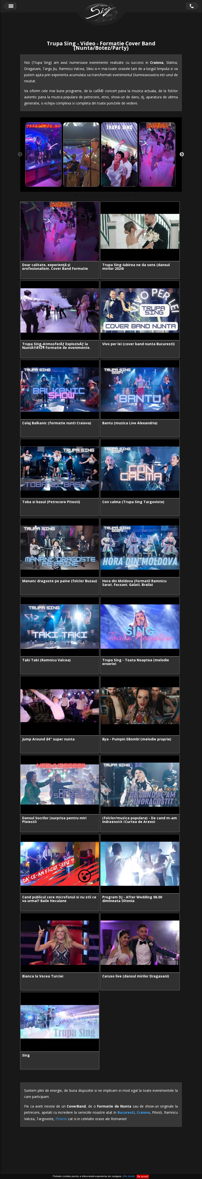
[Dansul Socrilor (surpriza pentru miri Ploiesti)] (59, 785)
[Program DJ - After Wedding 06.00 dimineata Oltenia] (139, 864)
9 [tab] (135, 195)
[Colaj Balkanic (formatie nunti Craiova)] (59, 389)
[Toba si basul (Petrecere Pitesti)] (59, 468)
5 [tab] (105, 195)
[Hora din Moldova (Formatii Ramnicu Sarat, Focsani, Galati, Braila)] (139, 548)
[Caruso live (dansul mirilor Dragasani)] (139, 943)
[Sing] (59, 1022)
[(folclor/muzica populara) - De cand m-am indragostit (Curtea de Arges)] (139, 785)
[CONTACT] (192, 6)
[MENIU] (9, 6)
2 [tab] (83, 195)
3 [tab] (91, 195)
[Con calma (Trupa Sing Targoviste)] (139, 468)
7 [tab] (120, 195)
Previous (20, 154)
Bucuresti (126, 1112)
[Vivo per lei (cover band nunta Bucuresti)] (139, 310)
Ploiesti (61, 1118)
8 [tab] (128, 195)
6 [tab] (113, 195)
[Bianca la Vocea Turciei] (59, 943)
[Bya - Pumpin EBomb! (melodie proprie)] (139, 705)
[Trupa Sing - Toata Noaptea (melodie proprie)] (139, 626)
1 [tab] (76, 195)
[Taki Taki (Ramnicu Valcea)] (59, 626)
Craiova (143, 1112)
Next (181, 154)
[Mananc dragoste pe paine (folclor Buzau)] (59, 548)
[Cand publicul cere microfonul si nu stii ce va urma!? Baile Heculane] (59, 864)
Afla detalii (129, 1176)
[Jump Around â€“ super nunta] (59, 705)
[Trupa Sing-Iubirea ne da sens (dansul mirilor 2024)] (139, 231)
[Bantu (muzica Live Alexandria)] (139, 389)
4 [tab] (98, 195)
